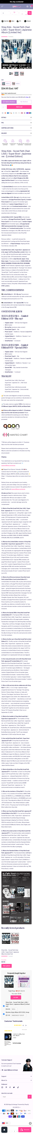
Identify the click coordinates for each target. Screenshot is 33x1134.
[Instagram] (2, 1087)
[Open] (4, 1130)
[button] (2, 1)
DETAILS (3, 117)
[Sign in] (27, 6)
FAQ (2, 122)
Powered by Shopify (23, 1104)
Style (2, 80)
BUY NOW (16, 997)
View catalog (2, 6)
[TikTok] (18, 1087)
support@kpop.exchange (8, 465)
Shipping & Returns (7, 128)
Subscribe (30, 1097)
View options (6, 966)
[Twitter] (14, 1087)
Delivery (4, 133)
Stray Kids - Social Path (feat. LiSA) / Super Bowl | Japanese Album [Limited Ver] (10, 952)
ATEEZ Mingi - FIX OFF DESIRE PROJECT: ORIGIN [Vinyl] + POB (7, 1043)
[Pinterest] (6, 1087)
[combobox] (14, 1009)
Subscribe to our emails (6, 1093)
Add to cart (19, 107)
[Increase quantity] (17, 1131)
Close (16, 1076)
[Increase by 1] (5, 105)
